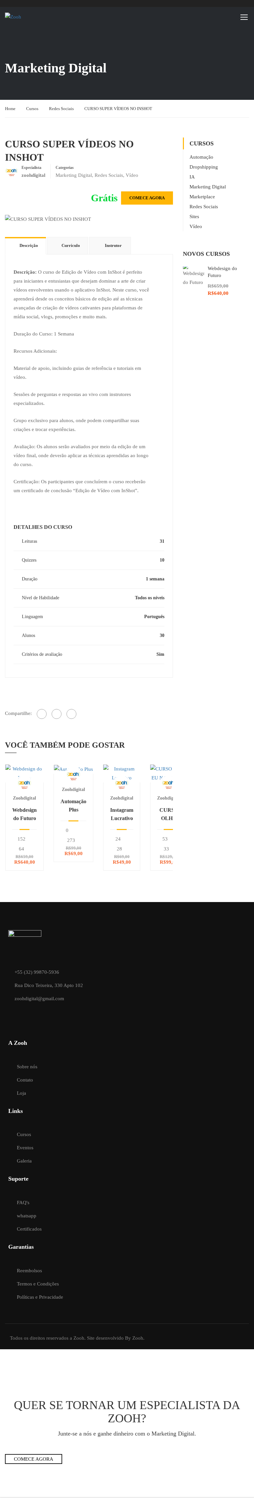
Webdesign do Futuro (24, 814)
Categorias (65, 167)
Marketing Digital (74, 175)
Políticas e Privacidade (40, 1297)
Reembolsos (29, 1270)
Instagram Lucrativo (121, 814)
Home (10, 108)
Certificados (29, 1229)
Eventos (25, 1147)
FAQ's (23, 1202)
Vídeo (132, 175)
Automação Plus (73, 805)
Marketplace (202, 196)
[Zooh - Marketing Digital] (30, 16)
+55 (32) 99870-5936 (37, 972)
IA (192, 176)
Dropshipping (204, 167)
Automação (201, 157)
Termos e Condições (38, 1283)
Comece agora (147, 197)
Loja (21, 1093)
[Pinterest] (71, 714)
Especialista (31, 167)
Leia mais (24, 773)
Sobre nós (27, 1066)
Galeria (24, 1160)
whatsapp (26, 1215)
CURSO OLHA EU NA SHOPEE (169, 814)
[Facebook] (42, 714)
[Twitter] (57, 714)
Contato (25, 1080)
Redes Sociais (61, 108)
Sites (194, 216)
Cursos (32, 108)
